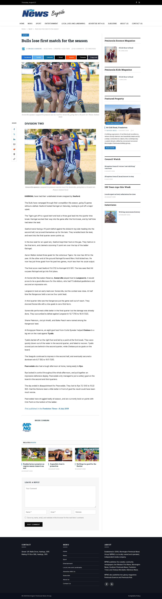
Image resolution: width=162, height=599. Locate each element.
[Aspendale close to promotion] (60, 454)
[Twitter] (14, 134)
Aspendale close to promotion (57, 465)
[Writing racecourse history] (111, 217)
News (30, 23)
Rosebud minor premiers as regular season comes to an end (33, 466)
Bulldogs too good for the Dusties (86, 465)
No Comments (79, 49)
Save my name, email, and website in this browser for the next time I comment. (55, 518)
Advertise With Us (97, 23)
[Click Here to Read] (111, 55)
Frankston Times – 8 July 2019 (55, 409)
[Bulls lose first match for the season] (60, 87)
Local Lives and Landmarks (73, 23)
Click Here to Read (126, 48)
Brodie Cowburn (35, 49)
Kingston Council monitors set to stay (119, 176)
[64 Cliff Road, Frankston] (122, 115)
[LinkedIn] (14, 139)
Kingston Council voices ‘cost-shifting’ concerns (120, 167)
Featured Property (114, 123)
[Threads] (14, 154)
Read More (110, 148)
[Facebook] (14, 129)
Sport (38, 23)
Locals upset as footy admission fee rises (120, 194)
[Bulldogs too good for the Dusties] (87, 454)
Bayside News (112, 130)
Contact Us (137, 23)
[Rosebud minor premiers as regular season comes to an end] (34, 454)
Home (22, 23)
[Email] (14, 144)
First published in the (33, 409)
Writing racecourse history (129, 212)
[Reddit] (14, 149)
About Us (124, 23)
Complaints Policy (134, 596)
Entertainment (51, 23)
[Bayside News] (44, 13)
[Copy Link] (14, 159)
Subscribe (112, 23)
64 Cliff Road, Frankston (116, 127)
